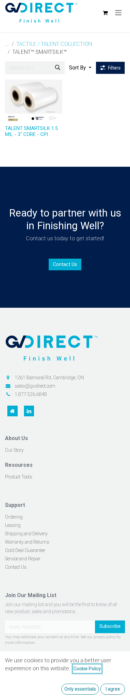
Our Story (14, 450)
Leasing (13, 525)
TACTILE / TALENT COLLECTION (54, 44)
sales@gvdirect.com (35, 386)
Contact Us (65, 264)
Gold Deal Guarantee (25, 550)
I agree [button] (113, 689)
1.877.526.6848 (31, 394)
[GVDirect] (65, 350)
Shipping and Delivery (26, 533)
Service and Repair (23, 558)
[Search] (58, 67)
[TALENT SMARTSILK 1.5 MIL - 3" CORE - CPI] (33, 101)
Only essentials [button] (80, 689)
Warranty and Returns (27, 542)
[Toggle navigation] (118, 13)
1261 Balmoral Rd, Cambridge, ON (49, 377)
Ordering (14, 517)
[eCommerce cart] (105, 12)
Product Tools (18, 476)
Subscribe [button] (110, 626)
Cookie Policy (87, 668)
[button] (80, 67)
